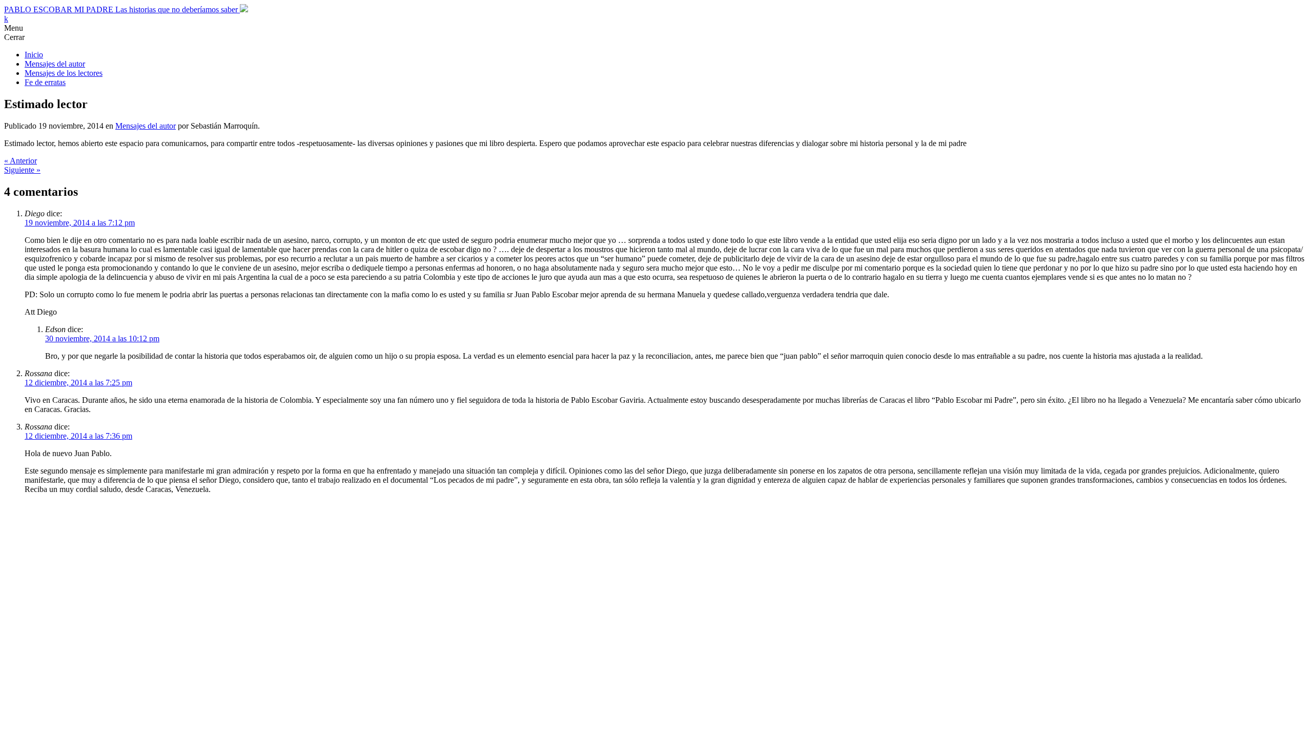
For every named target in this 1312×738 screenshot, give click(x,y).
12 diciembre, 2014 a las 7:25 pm (78, 382)
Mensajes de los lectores (63, 73)
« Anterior (20, 160)
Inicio (34, 54)
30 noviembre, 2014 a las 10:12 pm (102, 338)
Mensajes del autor (55, 63)
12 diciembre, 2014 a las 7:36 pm (78, 436)
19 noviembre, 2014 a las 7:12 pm (80, 222)
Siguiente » (22, 170)
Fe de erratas (45, 82)
